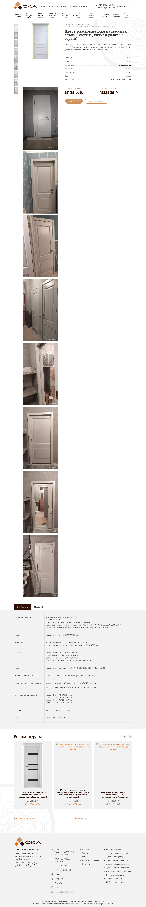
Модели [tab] (38, 607)
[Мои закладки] (129, 6)
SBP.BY (102, 901)
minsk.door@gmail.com (64, 892)
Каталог (44, 6)
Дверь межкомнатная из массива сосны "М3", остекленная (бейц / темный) (113, 794)
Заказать (73, 101)
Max (56, 887)
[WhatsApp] (122, 6)
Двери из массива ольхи (52, 15)
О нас (58, 6)
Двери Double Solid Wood (77, 15)
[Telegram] (120, 6)
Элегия (128, 61)
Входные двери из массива (91, 15)
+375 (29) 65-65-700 (106, 8)
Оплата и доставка (69, 6)
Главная (67, 24)
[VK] (28, 864)
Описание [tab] (22, 607)
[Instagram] (127, 6)
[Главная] (25, 6)
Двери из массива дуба (29, 15)
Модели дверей (18, 15)
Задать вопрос (96, 101)
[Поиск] (131, 6)
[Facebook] (23, 864)
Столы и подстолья (116, 15)
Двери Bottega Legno (41, 15)
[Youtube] (34, 864)
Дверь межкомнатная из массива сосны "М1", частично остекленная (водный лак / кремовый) (73, 793)
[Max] (124, 6)
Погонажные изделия (104, 15)
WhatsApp (59, 883)
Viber (57, 874)
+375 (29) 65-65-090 (106, 5)
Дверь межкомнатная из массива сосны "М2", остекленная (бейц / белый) (33, 794)
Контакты (83, 6)
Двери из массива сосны (65, 15)
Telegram (59, 879)
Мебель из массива (127, 15)
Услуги (52, 6)
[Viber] (117, 6)
